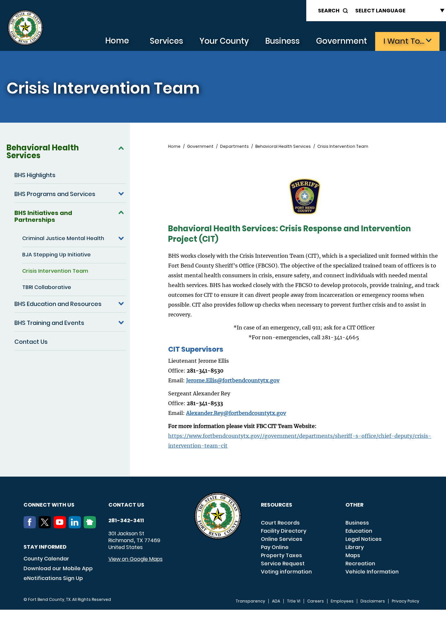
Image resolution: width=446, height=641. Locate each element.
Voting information (286, 571)
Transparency (250, 601)
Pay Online (275, 547)
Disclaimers (372, 601)
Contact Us (31, 342)
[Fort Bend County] (25, 28)
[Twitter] (46, 526)
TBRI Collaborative (46, 287)
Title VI (293, 601)
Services (166, 41)
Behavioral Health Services (43, 151)
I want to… (403, 41)
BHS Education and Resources (58, 304)
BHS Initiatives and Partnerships (43, 216)
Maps (352, 555)
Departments (234, 146)
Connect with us (49, 505)
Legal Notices (363, 539)
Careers (315, 601)
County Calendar (46, 558)
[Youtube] (61, 526)
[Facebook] (31, 526)
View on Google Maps (135, 559)
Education (358, 531)
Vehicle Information (372, 571)
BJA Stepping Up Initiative (56, 254)
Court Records (280, 523)
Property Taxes (281, 555)
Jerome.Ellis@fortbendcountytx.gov (232, 380)
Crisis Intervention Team (55, 271)
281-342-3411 (126, 520)
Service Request (283, 563)
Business (282, 41)
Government (341, 41)
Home (117, 40)
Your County (224, 41)
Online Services (281, 539)
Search (329, 10)
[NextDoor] (91, 526)
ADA (276, 601)
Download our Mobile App (58, 568)
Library (354, 547)
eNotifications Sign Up (53, 578)
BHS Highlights (35, 175)
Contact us (126, 505)
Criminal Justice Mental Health (63, 238)
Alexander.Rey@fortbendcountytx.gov (236, 413)
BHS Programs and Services (54, 194)
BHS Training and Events (49, 323)
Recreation (360, 563)
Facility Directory (283, 531)
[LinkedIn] (76, 526)
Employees (342, 601)
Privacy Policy (405, 601)
